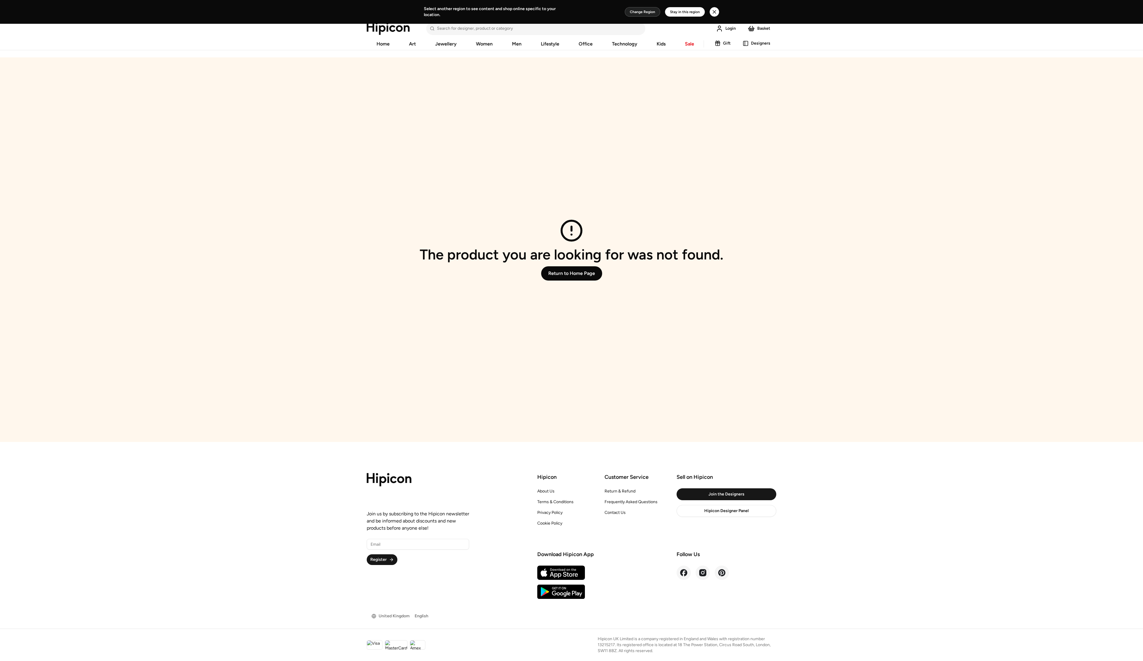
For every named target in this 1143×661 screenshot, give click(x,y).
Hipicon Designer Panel (726, 510)
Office (586, 44)
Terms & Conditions (555, 501)
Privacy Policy (550, 512)
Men (516, 44)
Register (378, 559)
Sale (689, 44)
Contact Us (615, 512)
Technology (624, 44)
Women (484, 44)
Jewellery (446, 44)
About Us (546, 491)
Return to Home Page (571, 273)
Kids (661, 44)
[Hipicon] (388, 28)
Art (412, 44)
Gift (727, 43)
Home (383, 44)
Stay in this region (685, 12)
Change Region (642, 12)
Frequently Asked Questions (631, 501)
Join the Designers (726, 494)
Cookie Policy (549, 523)
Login (730, 28)
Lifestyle (550, 44)
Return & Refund (620, 491)
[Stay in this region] (714, 12)
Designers (760, 43)
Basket (763, 28)
